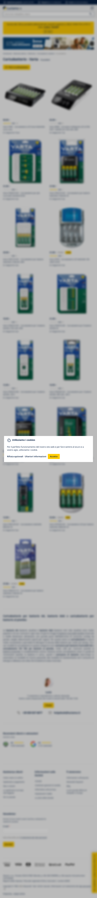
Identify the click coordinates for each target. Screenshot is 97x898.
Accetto (54, 456)
